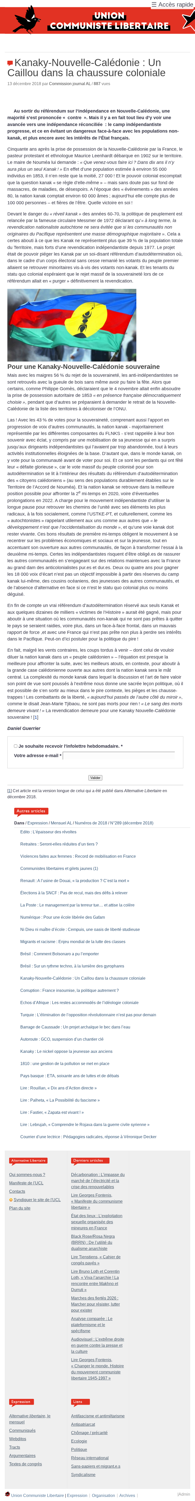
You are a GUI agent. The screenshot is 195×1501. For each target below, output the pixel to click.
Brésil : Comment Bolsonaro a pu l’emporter (59, 954)
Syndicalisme (83, 1475)
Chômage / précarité (89, 1433)
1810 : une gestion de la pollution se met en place (64, 1063)
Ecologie (79, 1441)
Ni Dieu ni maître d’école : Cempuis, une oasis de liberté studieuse (80, 929)
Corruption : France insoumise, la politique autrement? (69, 990)
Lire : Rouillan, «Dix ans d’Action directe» (58, 1088)
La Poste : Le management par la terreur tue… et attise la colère (77, 905)
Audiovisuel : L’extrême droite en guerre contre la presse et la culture (97, 1345)
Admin (184, 1494)
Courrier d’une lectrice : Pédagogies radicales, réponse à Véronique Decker (88, 1137)
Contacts (17, 1191)
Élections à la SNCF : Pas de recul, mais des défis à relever (73, 893)
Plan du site (19, 1208)
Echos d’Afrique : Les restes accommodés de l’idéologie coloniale (79, 1002)
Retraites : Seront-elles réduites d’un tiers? (59, 844)
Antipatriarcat (83, 1424)
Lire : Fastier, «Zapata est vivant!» (52, 1112)
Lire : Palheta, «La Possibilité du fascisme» (60, 1100)
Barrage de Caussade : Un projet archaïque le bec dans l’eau (75, 1027)
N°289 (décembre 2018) (131, 823)
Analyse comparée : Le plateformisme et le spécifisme (91, 1325)
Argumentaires (22, 1455)
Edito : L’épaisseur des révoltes (48, 832)
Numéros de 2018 (91, 823)
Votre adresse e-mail (37, 755)
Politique (79, 1449)
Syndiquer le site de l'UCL (37, 1200)
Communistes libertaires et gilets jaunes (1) (59, 868)
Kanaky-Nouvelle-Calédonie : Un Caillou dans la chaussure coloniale (82, 978)
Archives (127, 1495)
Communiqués (22, 1430)
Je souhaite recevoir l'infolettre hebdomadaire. (71, 746)
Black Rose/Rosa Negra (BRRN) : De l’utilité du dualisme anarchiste (93, 1242)
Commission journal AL (70, 84)
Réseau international (90, 1458)
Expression (37, 823)
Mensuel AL (61, 823)
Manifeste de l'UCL (26, 1183)
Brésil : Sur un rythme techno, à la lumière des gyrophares (72, 966)
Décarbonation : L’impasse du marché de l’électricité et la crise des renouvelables (98, 1180)
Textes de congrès (25, 1464)
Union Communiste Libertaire (37, 1495)
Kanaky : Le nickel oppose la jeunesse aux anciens (66, 1051)
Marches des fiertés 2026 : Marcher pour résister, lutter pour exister (95, 1304)
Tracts (14, 1447)
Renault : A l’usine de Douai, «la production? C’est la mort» (74, 881)
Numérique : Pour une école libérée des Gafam (62, 917)
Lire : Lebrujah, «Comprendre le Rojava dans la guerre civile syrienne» (85, 1124)
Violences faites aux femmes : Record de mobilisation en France (78, 856)
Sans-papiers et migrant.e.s (95, 1466)
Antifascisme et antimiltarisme (98, 1416)
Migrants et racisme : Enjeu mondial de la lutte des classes (72, 942)
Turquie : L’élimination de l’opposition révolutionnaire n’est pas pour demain (88, 1015)
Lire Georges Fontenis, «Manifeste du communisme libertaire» (97, 1201)
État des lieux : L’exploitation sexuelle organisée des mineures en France (96, 1222)
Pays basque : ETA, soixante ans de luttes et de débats (69, 1076)
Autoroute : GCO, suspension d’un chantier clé (62, 1039)
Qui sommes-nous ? (27, 1174)
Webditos (17, 1439)
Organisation (103, 1495)
